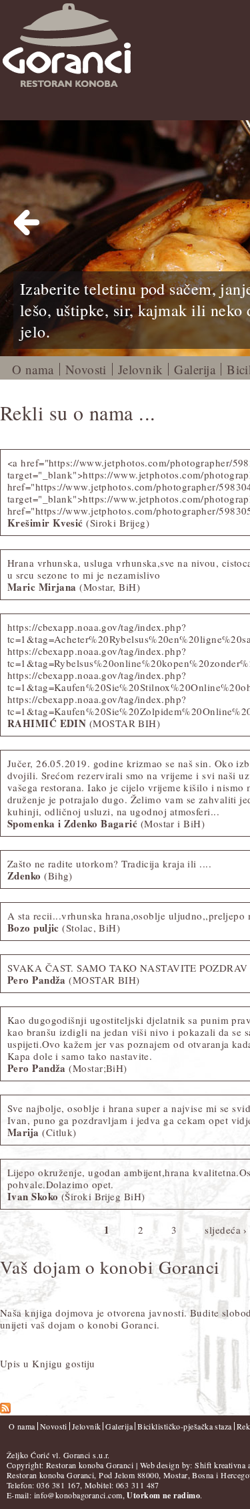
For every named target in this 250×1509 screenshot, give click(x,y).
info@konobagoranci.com (78, 1495)
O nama (33, 369)
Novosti (86, 369)
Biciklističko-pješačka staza (184, 1426)
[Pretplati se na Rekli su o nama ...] (5, 1409)
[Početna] (83, 46)
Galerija (194, 369)
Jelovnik (140, 369)
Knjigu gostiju (63, 1363)
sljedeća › (226, 1229)
